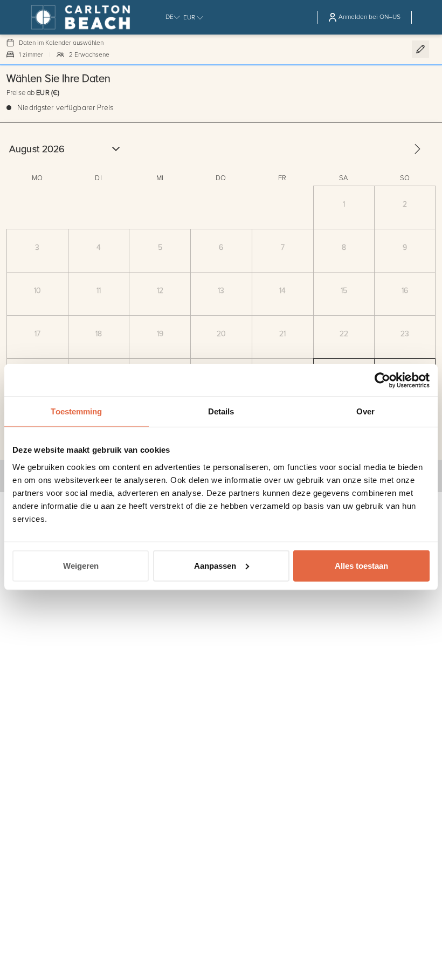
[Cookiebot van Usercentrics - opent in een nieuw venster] (382, 380)
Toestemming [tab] (76, 411)
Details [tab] (221, 411)
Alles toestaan (361, 565)
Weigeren (81, 565)
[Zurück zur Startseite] (89, 17)
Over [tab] (365, 411)
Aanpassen (215, 565)
